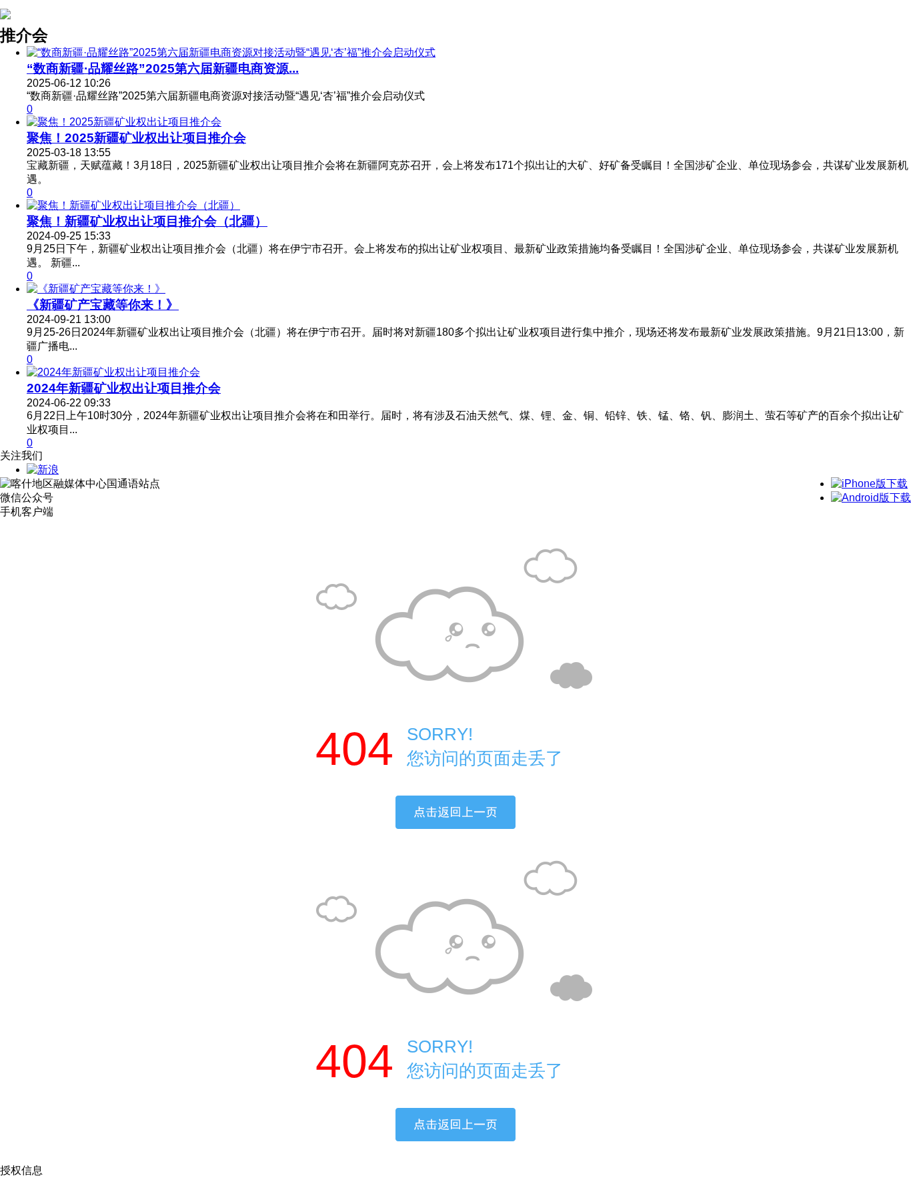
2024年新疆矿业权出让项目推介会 (124, 388)
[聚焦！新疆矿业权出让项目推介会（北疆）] (133, 205)
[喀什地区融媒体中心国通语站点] (5, 12)
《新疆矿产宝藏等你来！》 (103, 305)
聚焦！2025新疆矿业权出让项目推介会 (136, 138)
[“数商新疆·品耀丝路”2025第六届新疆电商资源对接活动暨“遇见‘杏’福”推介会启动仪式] (231, 52)
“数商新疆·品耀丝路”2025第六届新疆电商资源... (163, 68)
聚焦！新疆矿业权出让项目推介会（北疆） (147, 221)
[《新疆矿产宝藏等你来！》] (96, 288)
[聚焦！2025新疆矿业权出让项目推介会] (124, 121)
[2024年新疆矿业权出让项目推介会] (113, 372)
